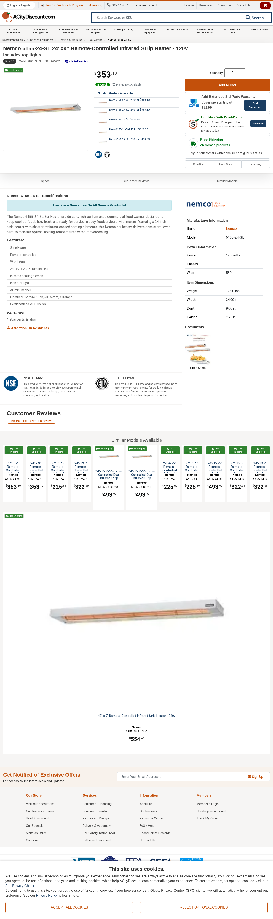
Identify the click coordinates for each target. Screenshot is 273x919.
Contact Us (243, 5)
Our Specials (35, 826)
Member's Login (208, 804)
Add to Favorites (78, 61)
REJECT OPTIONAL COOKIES (204, 907)
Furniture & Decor (177, 29)
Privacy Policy (47, 895)
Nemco (9, 61)
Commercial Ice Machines (68, 31)
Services (189, 5)
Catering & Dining (122, 29)
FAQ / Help (147, 826)
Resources (206, 5)
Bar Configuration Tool (99, 833)
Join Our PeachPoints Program (64, 5)
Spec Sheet (199, 164)
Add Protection (255, 105)
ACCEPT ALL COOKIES (69, 907)
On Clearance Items (232, 31)
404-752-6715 (120, 5)
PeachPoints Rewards (155, 833)
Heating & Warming (71, 39)
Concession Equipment (150, 31)
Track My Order (207, 818)
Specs (45, 181)
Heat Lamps (95, 39)
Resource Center (151, 818)
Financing (96, 5)
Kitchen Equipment (13, 31)
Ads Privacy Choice (20, 886)
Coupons (32, 840)
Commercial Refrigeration (41, 31)
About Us (146, 804)
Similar (227, 181)
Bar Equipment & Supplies (96, 31)
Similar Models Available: (116, 93)
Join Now (258, 123)
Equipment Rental (95, 811)
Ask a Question (228, 164)
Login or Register (20, 5)
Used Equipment (259, 29)
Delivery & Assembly (97, 826)
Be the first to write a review (31, 421)
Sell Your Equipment (97, 840)
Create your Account (211, 811)
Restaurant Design (96, 818)
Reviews (136, 181)
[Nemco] (206, 204)
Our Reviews (148, 811)
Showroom (225, 5)
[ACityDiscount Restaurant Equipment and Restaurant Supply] (28, 17)
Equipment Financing (97, 804)
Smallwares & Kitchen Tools (205, 31)
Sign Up (257, 777)
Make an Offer (36, 833)
